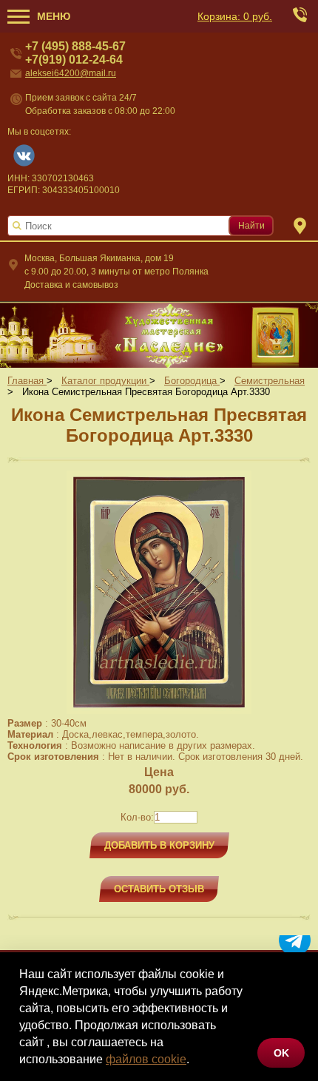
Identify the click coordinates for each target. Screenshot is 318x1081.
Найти (251, 225)
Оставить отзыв (159, 889)
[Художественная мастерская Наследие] (159, 334)
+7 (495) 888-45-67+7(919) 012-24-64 (75, 53)
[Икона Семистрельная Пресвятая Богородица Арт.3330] (159, 710)
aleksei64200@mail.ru (70, 73)
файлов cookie (146, 1059)
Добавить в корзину (159, 845)
